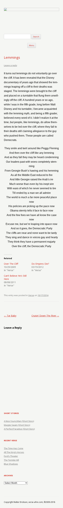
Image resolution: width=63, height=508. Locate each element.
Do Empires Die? (40, 263)
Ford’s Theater (11, 456)
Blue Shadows (11, 463)
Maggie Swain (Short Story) (17, 425)
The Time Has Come (13, 448)
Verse (31, 295)
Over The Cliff (11, 263)
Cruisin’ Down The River (45, 315)
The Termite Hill (11, 460)
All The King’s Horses (14, 452)
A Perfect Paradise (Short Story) (19, 428)
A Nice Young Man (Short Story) (19, 421)
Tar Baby (10, 315)
